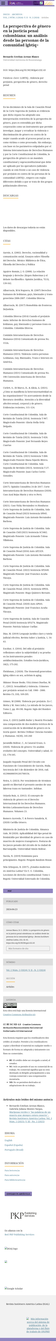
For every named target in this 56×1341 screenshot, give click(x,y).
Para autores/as (12, 1175)
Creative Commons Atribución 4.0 (19, 1014)
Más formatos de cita (18, 948)
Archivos (17, 14)
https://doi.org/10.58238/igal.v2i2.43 (27, 70)
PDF (9, 890)
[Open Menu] (3, 3)
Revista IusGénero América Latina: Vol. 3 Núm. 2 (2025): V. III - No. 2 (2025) (30, 1120)
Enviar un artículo (18, 1193)
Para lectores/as (12, 1170)
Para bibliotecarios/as (15, 1179)
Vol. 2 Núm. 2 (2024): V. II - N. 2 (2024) (21, 17)
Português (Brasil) (14, 1149)
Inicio (6, 14)
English (8, 1140)
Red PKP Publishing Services (19, 1234)
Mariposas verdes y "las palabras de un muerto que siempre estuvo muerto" (30, 1114)
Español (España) (14, 1145)
